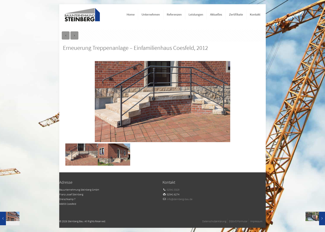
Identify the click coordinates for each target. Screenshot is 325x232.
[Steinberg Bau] (82, 14)
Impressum (256, 221)
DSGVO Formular (238, 221)
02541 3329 (173, 189)
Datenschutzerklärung (214, 221)
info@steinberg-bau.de (179, 199)
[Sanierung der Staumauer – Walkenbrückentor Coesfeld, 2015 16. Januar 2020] (315, 218)
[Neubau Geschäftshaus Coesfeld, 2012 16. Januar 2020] (9, 218)
